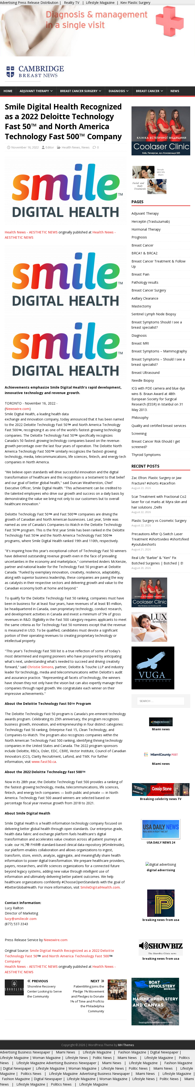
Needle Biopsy (143, 380)
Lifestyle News (76, 1057)
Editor (50, 147)
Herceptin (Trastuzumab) (151, 221)
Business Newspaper (34, 1052)
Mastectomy (141, 306)
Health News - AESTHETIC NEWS (31, 232)
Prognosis (139, 237)
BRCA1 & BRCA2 (144, 253)
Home (8, 91)
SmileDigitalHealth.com (100, 887)
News (175, 91)
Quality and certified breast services (159, 425)
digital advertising (161, 870)
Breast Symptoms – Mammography (159, 351)
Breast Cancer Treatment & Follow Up (158, 264)
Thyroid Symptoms (146, 454)
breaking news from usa (160, 920)
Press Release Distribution (38, 2)
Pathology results (145, 282)
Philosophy (140, 417)
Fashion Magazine (132, 1052)
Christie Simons (39, 667)
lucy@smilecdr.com (21, 918)
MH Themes (126, 1045)
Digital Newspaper (164, 1052)
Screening (139, 433)
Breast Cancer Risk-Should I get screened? (156, 444)
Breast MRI (140, 343)
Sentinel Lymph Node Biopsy (154, 314)
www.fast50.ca (44, 761)
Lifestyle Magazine (100, 2)
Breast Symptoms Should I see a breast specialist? (157, 325)
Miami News (65, 1052)
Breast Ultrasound (146, 372)
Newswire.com (17, 408)
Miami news (161, 729)
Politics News (31, 1073)
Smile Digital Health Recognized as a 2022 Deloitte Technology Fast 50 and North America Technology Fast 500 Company (59, 955)
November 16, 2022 (25, 147)
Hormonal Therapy (146, 229)
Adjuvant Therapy (34, 91)
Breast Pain (140, 274)
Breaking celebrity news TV (160, 799)
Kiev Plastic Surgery (135, 2)
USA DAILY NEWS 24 (161, 842)
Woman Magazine (47, 1057)
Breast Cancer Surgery (79, 91)
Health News (71, 147)
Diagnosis (117, 91)
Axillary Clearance (145, 298)
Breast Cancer (147, 91)
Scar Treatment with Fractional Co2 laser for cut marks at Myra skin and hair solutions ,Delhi (159, 501)
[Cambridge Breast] (97, 53)
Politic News (102, 1057)
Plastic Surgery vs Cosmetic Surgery (159, 520)
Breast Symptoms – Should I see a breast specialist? (158, 362)
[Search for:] (160, 701)
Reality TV (71, 2)
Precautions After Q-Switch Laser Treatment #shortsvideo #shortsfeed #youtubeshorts (160, 539)
